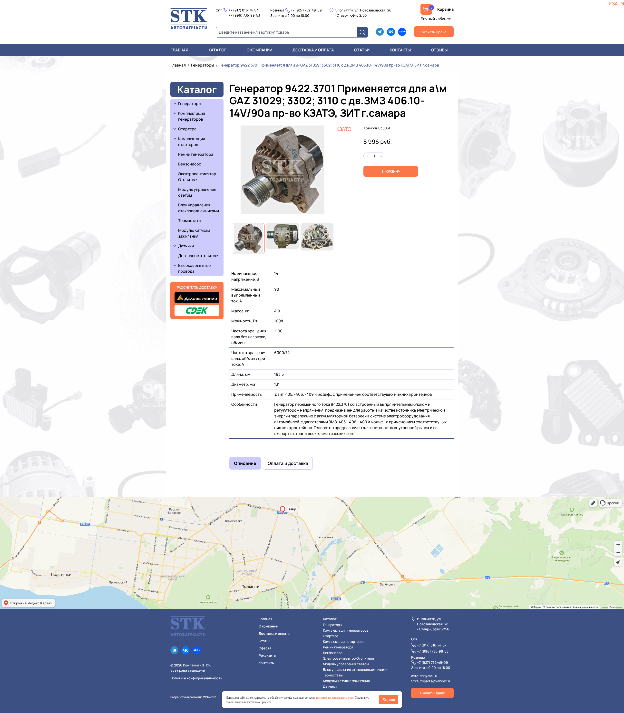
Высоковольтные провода (194, 268)
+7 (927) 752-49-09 (306, 10)
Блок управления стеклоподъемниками (198, 207)
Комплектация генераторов (192, 116)
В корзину (390, 171)
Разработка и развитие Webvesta (193, 697)
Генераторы (202, 65)
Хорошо (388, 700)
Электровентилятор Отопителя (197, 176)
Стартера (187, 129)
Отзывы (439, 50)
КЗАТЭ (343, 129)
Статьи (362, 50)
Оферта (265, 648)
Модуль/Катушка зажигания (194, 233)
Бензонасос (189, 164)
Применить (364, 32)
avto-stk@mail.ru (424, 676)
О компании (259, 50)
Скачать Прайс (433, 31)
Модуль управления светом (197, 192)
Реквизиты (267, 655)
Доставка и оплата (313, 50)
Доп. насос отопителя (198, 255)
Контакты (400, 50)
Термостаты (189, 220)
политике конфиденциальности (334, 697)
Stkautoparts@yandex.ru (431, 681)
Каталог (217, 50)
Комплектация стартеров (192, 141)
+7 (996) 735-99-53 (244, 15)
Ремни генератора (195, 154)
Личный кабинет (435, 18)
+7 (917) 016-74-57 (243, 10)
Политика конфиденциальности (196, 678)
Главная (179, 50)
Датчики (186, 246)
